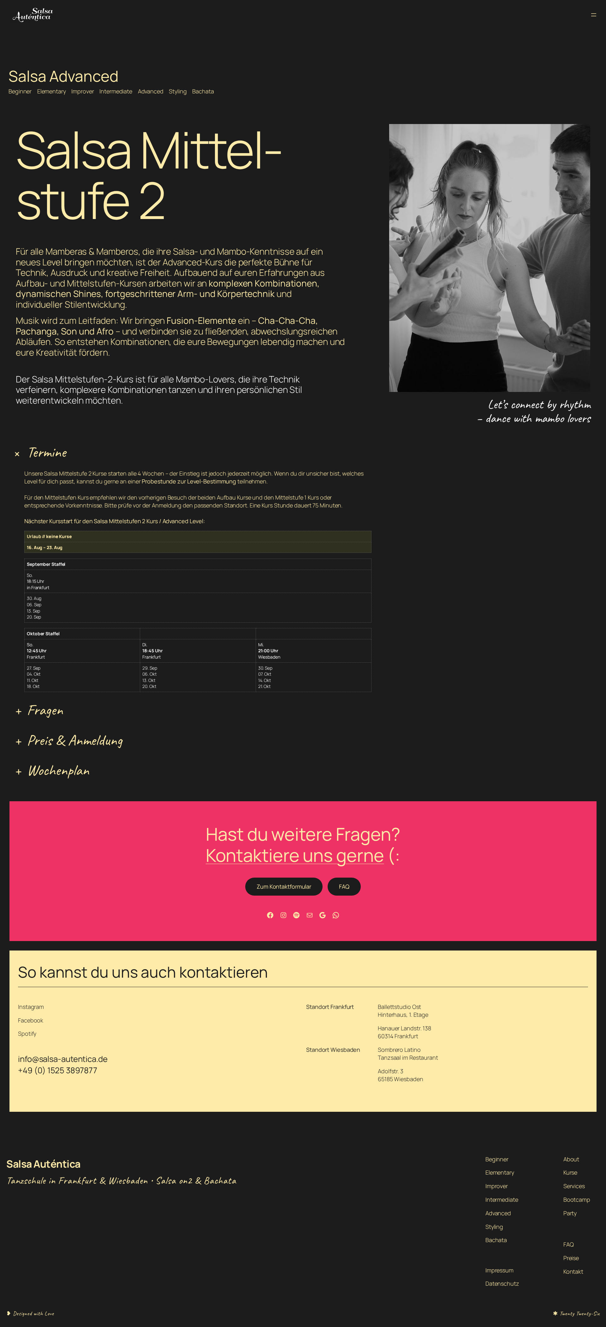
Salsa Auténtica (43, 1164)
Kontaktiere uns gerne (295, 855)
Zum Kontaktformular (284, 886)
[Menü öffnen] (593, 15)
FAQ (344, 886)
